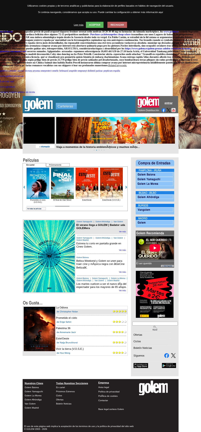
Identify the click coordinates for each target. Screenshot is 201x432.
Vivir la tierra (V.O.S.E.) (70, 348)
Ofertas (137, 334)
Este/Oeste (62, 338)
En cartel (60, 387)
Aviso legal (103, 387)
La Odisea (62, 307)
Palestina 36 (63, 328)
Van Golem (118, 222)
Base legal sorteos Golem (111, 409)
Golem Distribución (148, 110)
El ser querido (144, 263)
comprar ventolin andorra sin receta (17, 92)
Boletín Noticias (142, 347)
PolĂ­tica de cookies (108, 396)
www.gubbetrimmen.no (12, 76)
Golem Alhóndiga (102, 222)
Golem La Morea (118, 278)
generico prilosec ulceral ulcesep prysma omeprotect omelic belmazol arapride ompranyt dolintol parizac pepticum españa (60, 70)
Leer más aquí (7, 81)
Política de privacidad (109, 391)
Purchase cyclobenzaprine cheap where (110, 34)
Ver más (122, 232)
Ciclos (137, 341)
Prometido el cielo (66, 317)
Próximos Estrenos (65, 391)
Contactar (103, 400)
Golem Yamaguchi (84, 222)
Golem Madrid (82, 240)
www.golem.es (171, 31)
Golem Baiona (82, 257)
